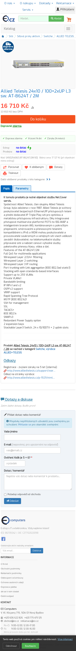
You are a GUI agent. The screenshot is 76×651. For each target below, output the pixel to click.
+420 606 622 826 (13, 617)
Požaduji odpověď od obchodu (24, 494)
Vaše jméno (10, 431)
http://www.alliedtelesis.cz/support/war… (31, 370)
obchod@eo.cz (11, 621)
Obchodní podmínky (10, 568)
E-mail (31, 444)
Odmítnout (11, 645)
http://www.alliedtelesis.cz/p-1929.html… (31, 377)
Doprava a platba (9, 587)
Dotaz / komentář (14, 470)
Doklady (45, 3)
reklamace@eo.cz (30, 621)
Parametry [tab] (22, 188)
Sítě (11, 36)
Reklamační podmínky (11, 573)
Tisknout (13, 173)
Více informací (65, 639)
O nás (8, 3)
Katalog (9, 29)
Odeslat (14, 501)
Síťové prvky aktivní (28, 36)
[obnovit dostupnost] (29, 148)
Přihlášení (66, 9)
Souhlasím (30, 645)
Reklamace (64, 3)
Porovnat (13, 167)
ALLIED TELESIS (65, 36)
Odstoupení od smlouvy (12, 578)
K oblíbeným (36, 167)
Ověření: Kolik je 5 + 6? (18, 457)
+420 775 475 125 (33, 617)
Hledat (57, 18)
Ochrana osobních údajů (12, 582)
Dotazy (58, 167)
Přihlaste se (24, 424)
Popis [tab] (6, 188)
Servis (26, 10)
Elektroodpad (7, 596)
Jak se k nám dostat (10, 591)
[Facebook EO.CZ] (3, 538)
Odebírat (37, 550)
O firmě (4, 564)
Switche (48, 36)
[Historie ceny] (32, 107)
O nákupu (27, 3)
